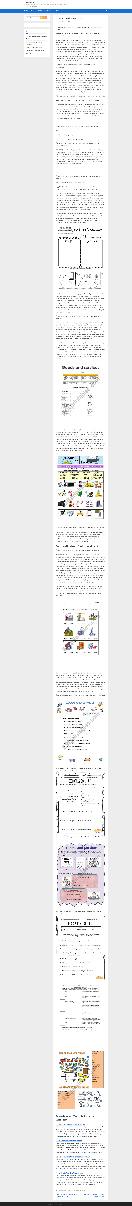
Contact (32, 10)
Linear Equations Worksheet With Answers (74, 1157)
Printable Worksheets (72, 1190)
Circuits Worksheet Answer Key (35, 50)
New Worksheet (62, 1190)
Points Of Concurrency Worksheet (36, 54)
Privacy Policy (48, 10)
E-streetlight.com (29, 2)
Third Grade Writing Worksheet (69, 1173)
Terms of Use (58, 10)
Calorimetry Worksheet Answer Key (71, 1124)
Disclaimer (39, 10)
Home (26, 10)
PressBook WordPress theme (78, 1204)
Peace (68, 21)
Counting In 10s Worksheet (34, 47)
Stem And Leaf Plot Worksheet (69, 1141)
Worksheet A (81, 1190)
